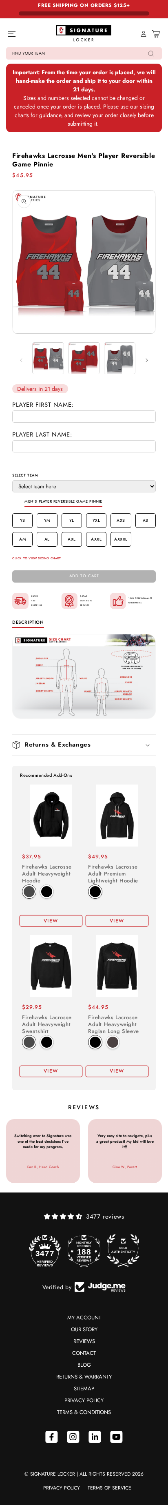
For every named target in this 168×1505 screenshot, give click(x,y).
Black (47, 891)
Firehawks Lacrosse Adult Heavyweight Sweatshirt (47, 1024)
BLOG (84, 1365)
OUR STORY (84, 1329)
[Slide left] (21, 360)
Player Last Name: (42, 434)
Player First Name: (43, 404)
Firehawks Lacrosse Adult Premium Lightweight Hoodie (113, 874)
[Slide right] (147, 360)
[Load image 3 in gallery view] (119, 358)
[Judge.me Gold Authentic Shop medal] (123, 1250)
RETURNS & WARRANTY (84, 1377)
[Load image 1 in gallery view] (48, 358)
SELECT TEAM (25, 475)
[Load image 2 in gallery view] (84, 358)
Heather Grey (113, 1042)
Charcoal (29, 891)
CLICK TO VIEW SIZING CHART (36, 558)
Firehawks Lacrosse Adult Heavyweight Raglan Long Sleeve (113, 1024)
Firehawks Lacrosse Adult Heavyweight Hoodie (47, 874)
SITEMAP (84, 1388)
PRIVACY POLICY (84, 1400)
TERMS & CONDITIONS (84, 1412)
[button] (84, 53)
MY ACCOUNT (84, 1317)
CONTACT (84, 1353)
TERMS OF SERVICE (109, 1488)
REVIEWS (84, 1341)
